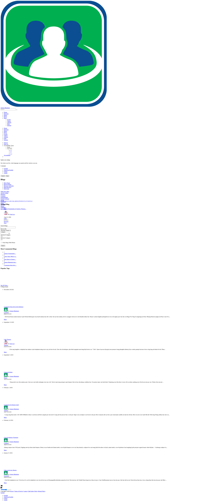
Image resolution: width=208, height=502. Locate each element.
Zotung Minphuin (5, 108)
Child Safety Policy (33, 491)
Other (2, 203)
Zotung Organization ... (10, 253)
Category (3, 232)
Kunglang (6, 476)
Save (7, 176)
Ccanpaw (3, 196)
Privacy (12, 491)
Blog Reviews (7, 187)
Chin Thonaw (7, 339)
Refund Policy (41, 491)
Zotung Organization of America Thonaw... (15, 209)
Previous (6, 221)
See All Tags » (4, 285)
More (5, 319)
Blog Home (7, 183)
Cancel (3, 176)
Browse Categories (9, 186)
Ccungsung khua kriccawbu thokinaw (13, 306)
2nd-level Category (5, 235)
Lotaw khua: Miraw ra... (10, 256)
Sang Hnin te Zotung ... (10, 259)
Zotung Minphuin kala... (10, 262)
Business (3, 194)
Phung (2, 206)
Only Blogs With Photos (9, 242)
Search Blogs (4, 225)
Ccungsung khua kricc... (10, 265)
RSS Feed (6, 188)
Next (5, 223)
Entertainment (4, 197)
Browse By (3, 229)
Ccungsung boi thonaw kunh (11, 405)
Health (2, 200)
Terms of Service (18, 491)
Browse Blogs (7, 184)
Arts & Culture (4, 193)
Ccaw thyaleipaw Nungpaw (11, 437)
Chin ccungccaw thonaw (10, 470)
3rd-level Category (5, 238)
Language (3, 166)
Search (3, 245)
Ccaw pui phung (8, 372)
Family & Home (5, 199)
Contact (25, 491)
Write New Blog (5, 191)
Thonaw (6, 345)
